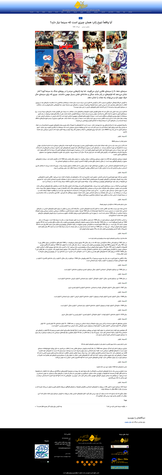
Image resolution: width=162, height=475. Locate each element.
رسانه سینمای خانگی (82, 451)
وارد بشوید (128, 422)
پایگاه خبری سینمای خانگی (72, 473)
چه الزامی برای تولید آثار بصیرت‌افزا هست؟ (49, 406)
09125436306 (65, 438)
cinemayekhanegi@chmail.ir (64, 448)
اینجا (94, 458)
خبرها (81, 18)
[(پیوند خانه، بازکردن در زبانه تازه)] (81, 5)
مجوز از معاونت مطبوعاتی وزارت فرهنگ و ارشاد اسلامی (90, 447)
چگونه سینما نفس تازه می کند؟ (116, 406)
